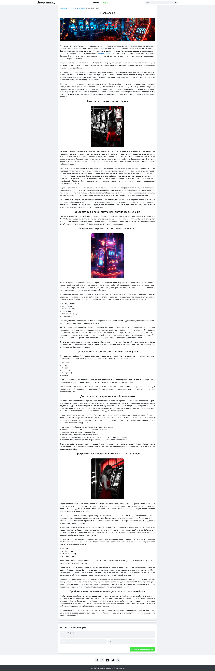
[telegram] (97, 660)
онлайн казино (104, 53)
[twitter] (113, 660)
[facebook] (102, 660)
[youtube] (107, 660)
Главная (95, 2)
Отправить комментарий (142, 649)
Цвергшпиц (46, 2)
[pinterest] (118, 660)
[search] (176, 2)
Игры (105, 2)
